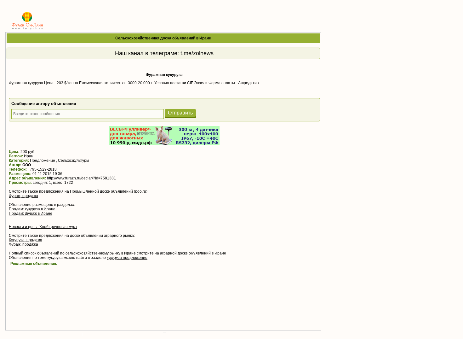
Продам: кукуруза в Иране (32, 209)
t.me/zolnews (197, 53)
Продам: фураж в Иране (30, 213)
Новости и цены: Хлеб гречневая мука (43, 227)
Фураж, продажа (23, 196)
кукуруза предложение (127, 257)
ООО (26, 165)
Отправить (180, 112)
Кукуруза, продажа (25, 240)
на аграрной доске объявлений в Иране (190, 253)
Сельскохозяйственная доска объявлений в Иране (163, 38)
